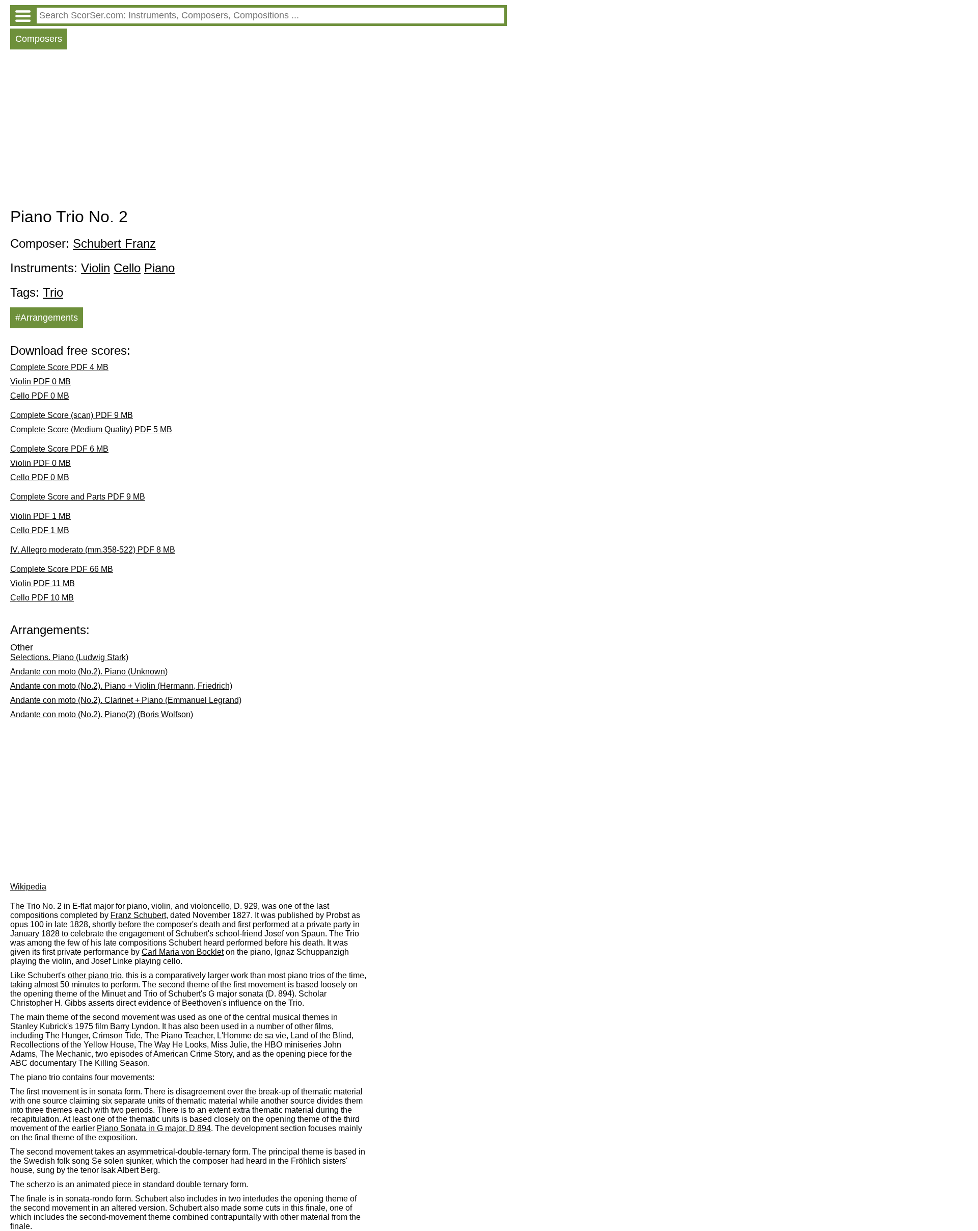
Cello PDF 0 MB (39, 395)
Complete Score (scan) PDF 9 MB (71, 415)
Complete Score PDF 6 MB (59, 448)
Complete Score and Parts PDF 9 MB (77, 496)
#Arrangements (46, 317)
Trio (53, 292)
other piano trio (95, 975)
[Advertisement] (258, 131)
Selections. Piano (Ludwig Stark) (69, 657)
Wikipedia (28, 886)
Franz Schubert (138, 915)
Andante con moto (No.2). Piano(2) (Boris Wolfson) (101, 714)
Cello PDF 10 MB (42, 597)
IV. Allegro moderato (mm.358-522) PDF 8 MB (92, 549)
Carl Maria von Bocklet (183, 952)
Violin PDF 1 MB (40, 516)
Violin (95, 268)
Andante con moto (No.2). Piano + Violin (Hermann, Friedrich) (121, 686)
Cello (127, 268)
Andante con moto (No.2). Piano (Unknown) (89, 671)
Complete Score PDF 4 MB (59, 367)
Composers (38, 39)
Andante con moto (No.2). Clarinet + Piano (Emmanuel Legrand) (125, 700)
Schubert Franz (114, 243)
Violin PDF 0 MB (40, 381)
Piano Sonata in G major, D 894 (154, 1128)
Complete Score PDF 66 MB (61, 569)
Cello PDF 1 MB (39, 530)
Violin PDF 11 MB (42, 583)
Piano (159, 268)
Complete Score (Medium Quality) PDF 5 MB (91, 429)
